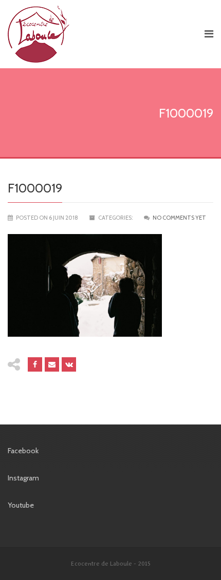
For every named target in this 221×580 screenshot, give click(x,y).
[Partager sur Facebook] (35, 364)
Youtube (21, 505)
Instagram (23, 477)
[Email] (52, 364)
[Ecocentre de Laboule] (100, 34)
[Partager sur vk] (69, 364)
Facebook (23, 450)
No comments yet (179, 217)
